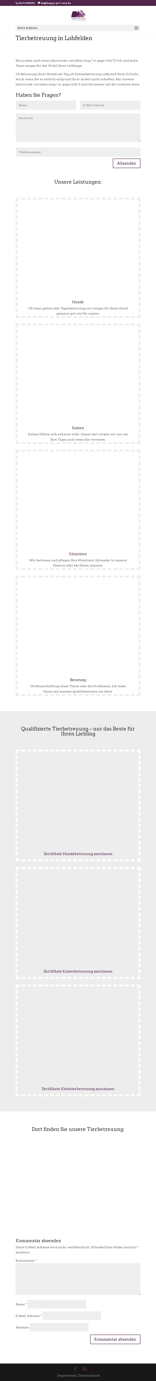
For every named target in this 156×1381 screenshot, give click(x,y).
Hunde (78, 302)
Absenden (126, 163)
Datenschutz (89, 1375)
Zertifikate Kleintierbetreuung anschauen (78, 1089)
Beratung (78, 680)
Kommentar (26, 1260)
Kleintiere (78, 554)
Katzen (78, 428)
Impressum (66, 1375)
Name (21, 1304)
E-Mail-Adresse (29, 1316)
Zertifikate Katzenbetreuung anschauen (78, 971)
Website (22, 1327)
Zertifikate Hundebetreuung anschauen (78, 854)
